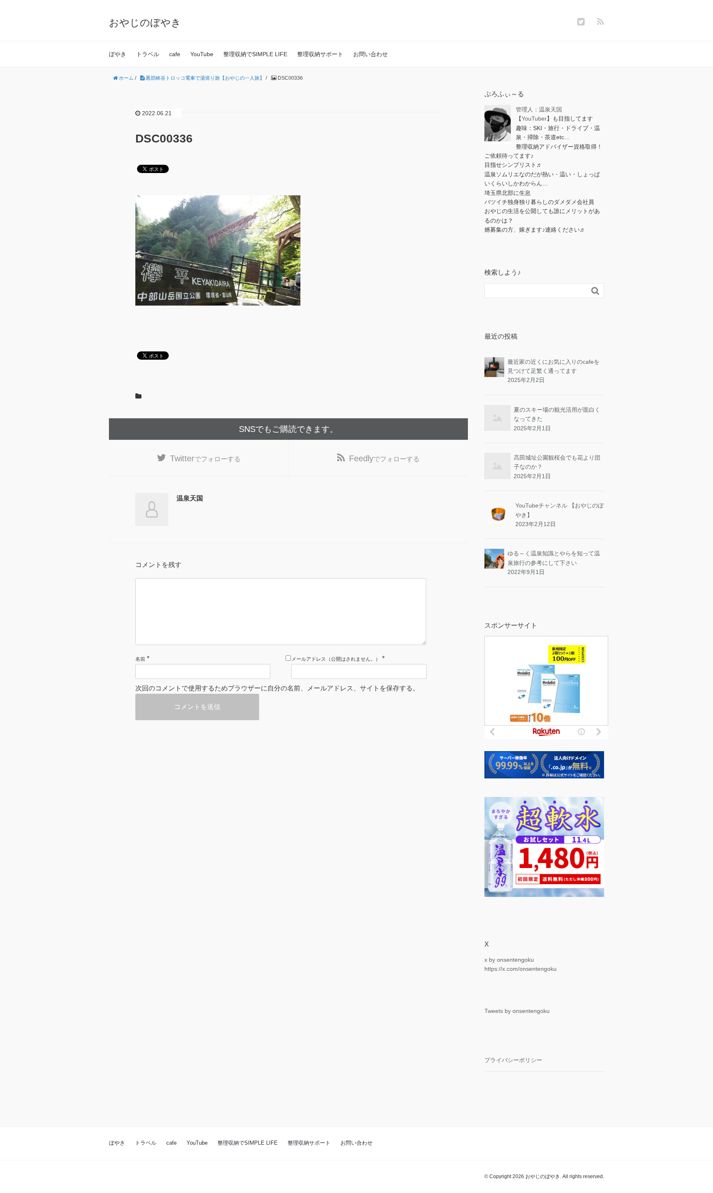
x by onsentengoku (509, 959)
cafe (174, 54)
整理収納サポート (320, 54)
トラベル (147, 54)
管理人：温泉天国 (539, 109)
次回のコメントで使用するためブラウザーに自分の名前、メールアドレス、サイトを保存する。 (277, 688)
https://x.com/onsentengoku (520, 968)
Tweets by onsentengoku (517, 1011)
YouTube (201, 54)
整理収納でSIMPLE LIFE (255, 54)
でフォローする (205, 458)
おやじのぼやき (145, 22)
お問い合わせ (370, 54)
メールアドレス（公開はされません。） (335, 659)
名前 (140, 659)
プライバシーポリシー (513, 1060)
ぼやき (117, 54)
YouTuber (534, 118)
